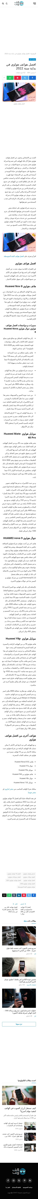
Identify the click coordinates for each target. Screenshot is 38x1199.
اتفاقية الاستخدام (16, 1187)
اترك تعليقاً (19, 1024)
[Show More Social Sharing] (4, 78)
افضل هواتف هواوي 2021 (13, 880)
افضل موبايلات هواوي (14, 877)
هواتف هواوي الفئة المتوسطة (26, 887)
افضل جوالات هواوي (29, 877)
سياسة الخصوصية (27, 1187)
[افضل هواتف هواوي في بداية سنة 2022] (19, 92)
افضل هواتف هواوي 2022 (27, 884)
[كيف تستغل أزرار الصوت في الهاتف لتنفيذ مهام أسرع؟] (19, 1095)
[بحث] (3, 3)
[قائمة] (34, 3)
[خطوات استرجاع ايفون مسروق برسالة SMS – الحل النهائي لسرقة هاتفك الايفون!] (19, 998)
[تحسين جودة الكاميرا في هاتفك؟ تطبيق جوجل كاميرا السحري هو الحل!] (19, 967)
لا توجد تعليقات (20, 73)
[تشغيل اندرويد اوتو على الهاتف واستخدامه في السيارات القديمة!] (30, 1126)
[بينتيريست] (17, 78)
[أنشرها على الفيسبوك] (32, 78)
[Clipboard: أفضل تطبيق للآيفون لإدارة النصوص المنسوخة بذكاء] (30, 1147)
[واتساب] (10, 78)
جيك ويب (10, 1193)
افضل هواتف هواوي (29, 880)
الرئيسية (33, 54)
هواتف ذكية (32, 59)
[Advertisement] (19, 30)
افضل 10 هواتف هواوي (14, 874)
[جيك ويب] (19, 3)
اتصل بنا (8, 1187)
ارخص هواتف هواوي (29, 874)
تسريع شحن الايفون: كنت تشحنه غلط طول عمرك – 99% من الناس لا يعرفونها (12, 1136)
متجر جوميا (32, 792)
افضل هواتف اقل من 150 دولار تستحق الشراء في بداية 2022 (9, 909)
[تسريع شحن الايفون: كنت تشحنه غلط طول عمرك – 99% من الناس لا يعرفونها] (19, 935)
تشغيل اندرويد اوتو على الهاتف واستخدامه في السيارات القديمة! (13, 1125)
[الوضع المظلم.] (6, 3)
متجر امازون (8, 789)
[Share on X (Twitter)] (25, 78)
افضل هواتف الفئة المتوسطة (14, 256)
